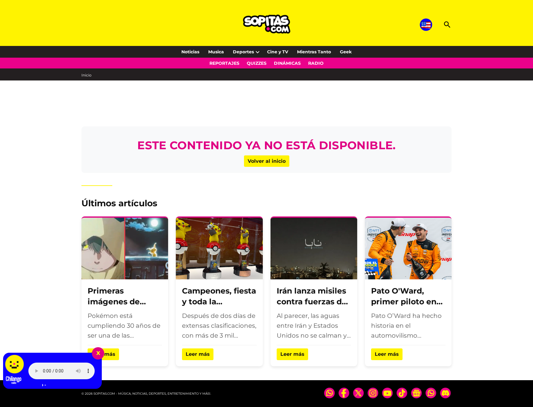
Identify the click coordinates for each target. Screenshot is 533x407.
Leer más (198, 354)
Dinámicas (287, 63)
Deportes (243, 52)
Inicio (86, 75)
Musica (216, 52)
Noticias (190, 52)
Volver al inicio (267, 161)
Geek (346, 52)
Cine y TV (277, 52)
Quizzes (256, 63)
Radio (316, 63)
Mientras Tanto (314, 52)
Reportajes (224, 63)
